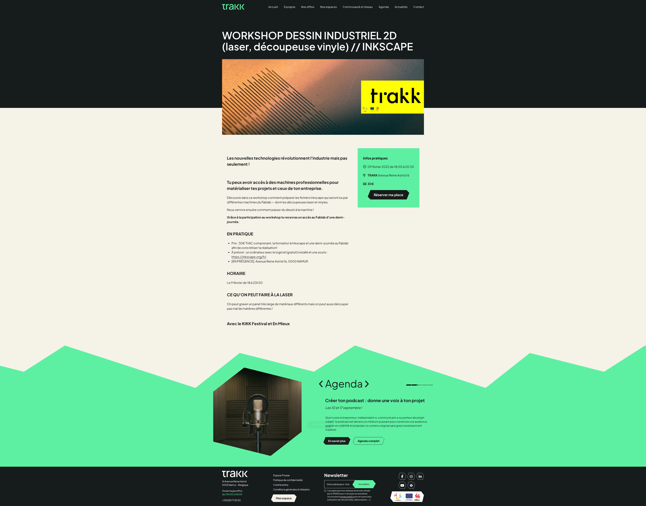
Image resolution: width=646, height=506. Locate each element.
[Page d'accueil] (233, 7)
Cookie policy (281, 484)
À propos (289, 7)
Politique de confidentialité (288, 479)
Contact (418, 7)
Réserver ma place (388, 195)
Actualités (401, 7)
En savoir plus (336, 441)
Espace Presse (281, 475)
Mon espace (284, 498)
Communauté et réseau (358, 7)
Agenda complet (368, 441)
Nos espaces (328, 7)
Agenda (384, 7)
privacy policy (346, 496)
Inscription (363, 484)
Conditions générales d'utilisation (291, 489)
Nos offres (307, 7)
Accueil (273, 7)
